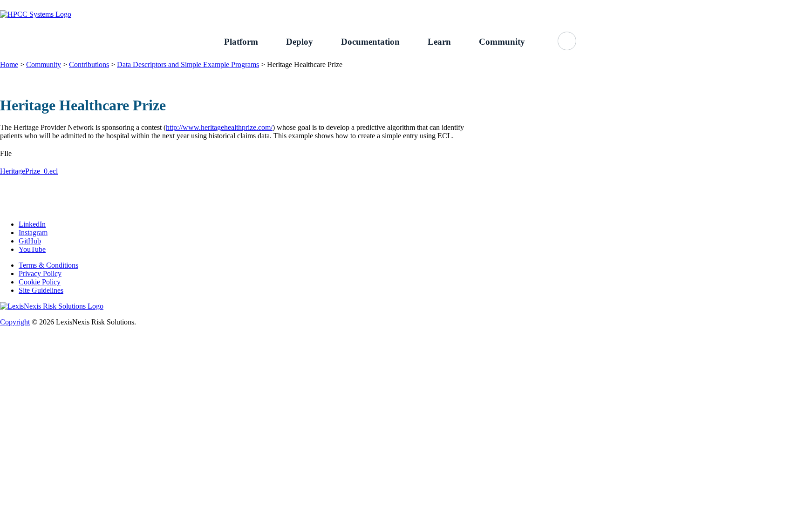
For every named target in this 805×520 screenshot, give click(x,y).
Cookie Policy (40, 282)
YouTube (32, 249)
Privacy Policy (40, 273)
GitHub (738, 4)
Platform (241, 42)
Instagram (33, 232)
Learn (439, 42)
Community (502, 42)
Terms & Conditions (48, 265)
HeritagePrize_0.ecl (29, 171)
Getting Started (645, 4)
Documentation (370, 42)
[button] (567, 41)
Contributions (89, 64)
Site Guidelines (41, 290)
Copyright (15, 322)
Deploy (299, 42)
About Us (697, 4)
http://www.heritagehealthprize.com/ (219, 127)
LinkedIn (32, 224)
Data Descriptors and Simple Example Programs (188, 64)
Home (9, 64)
